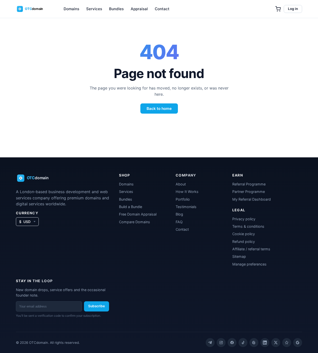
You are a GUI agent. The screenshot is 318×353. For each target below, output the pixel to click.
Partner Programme (248, 191)
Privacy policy (243, 219)
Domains (71, 8)
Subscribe (96, 306)
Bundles (116, 8)
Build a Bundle (130, 207)
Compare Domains (134, 222)
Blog (179, 214)
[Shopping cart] (278, 9)
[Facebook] (232, 342)
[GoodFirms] (286, 342)
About (181, 184)
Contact (162, 8)
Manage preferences (249, 264)
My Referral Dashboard (251, 199)
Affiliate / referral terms (251, 249)
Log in (293, 9)
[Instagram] (221, 342)
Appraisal (139, 8)
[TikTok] (242, 342)
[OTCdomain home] (33, 9)
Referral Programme (249, 184)
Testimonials (186, 207)
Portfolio (183, 199)
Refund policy (243, 241)
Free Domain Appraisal (138, 214)
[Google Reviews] (297, 342)
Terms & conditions (248, 226)
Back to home (159, 108)
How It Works (187, 191)
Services (94, 8)
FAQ (179, 222)
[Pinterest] (253, 342)
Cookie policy (243, 234)
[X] (275, 342)
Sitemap (239, 256)
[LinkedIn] (264, 342)
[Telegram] (210, 342)
